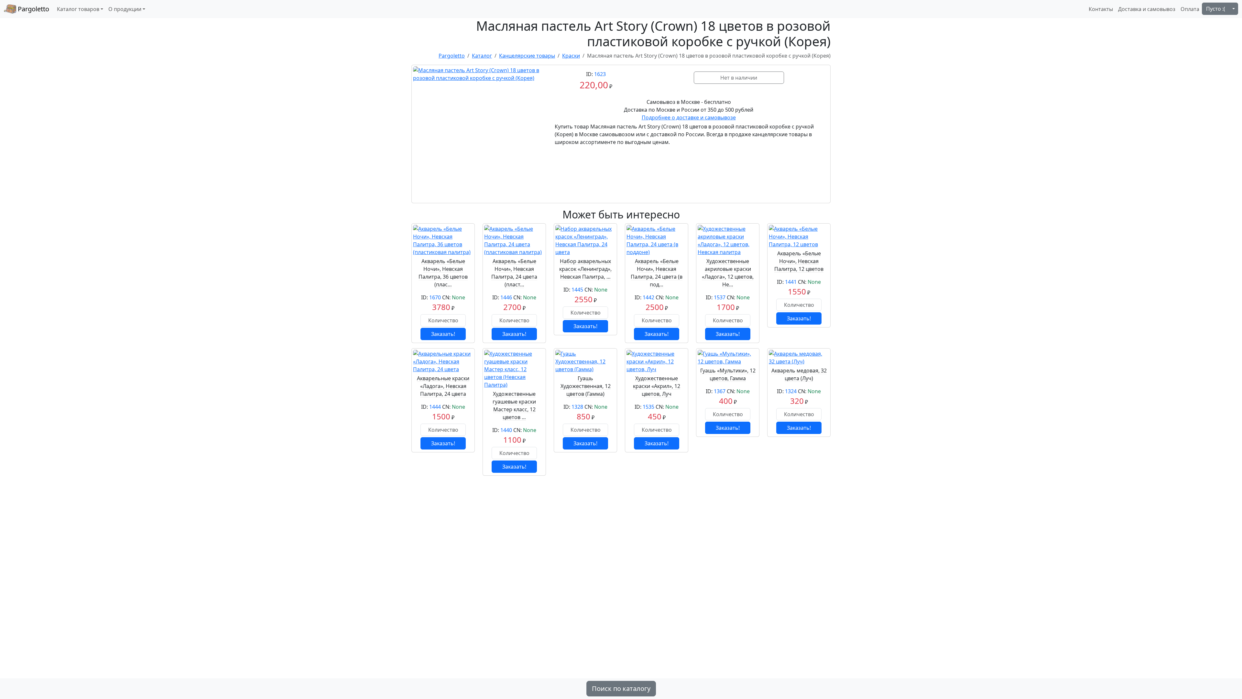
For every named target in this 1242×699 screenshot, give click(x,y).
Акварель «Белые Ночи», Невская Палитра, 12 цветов (798, 261)
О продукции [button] (124, 9)
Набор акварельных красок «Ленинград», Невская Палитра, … (585, 269)
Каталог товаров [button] (78, 9)
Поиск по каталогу (621, 688)
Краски (571, 55)
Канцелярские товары (527, 55)
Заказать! (443, 334)
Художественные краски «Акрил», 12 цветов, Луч (656, 386)
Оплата (1190, 9)
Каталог (482, 55)
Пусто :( (1215, 8)
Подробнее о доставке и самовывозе (689, 117)
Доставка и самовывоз (1146, 9)
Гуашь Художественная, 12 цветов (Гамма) (586, 386)
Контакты (1101, 9)
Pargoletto (32, 9)
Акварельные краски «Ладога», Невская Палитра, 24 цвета (443, 386)
